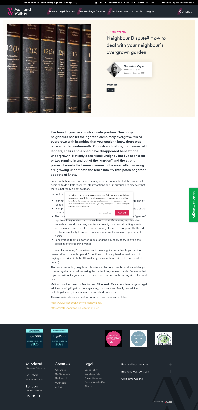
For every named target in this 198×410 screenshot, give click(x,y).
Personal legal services (135, 364)
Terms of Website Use (95, 381)
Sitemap (88, 386)
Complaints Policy (93, 373)
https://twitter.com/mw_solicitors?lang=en (75, 308)
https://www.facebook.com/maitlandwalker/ (76, 303)
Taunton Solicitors (34, 379)
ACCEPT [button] (122, 212)
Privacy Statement (93, 377)
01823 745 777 (151, 2)
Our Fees (59, 377)
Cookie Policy (91, 369)
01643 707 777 (126, 2)
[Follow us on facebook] (105, 2)
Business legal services (135, 371)
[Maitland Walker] (18, 11)
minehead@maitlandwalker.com (179, 2)
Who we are (60, 369)
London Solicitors (34, 390)
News (110, 89)
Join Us (58, 386)
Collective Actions (132, 379)
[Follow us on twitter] (101, 2)
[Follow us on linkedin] (96, 2)
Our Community (62, 373)
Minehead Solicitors (35, 368)
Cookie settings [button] (105, 212)
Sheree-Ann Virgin (134, 66)
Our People (60, 382)
